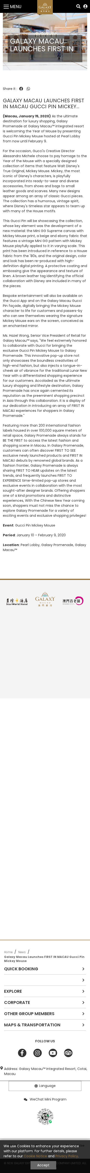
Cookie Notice (35, 1156)
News (22, 952)
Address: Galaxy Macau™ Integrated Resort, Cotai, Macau (45, 1071)
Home (8, 952)
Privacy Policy (66, 1156)
